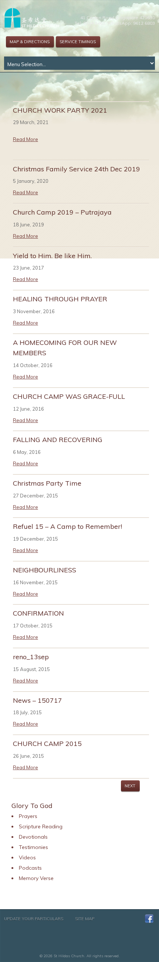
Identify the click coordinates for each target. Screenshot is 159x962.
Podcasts (30, 868)
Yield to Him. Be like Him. (52, 255)
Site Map (84, 918)
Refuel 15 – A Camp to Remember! (67, 526)
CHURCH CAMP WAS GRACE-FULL (69, 396)
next (130, 785)
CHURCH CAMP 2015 (47, 743)
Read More (25, 139)
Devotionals (33, 836)
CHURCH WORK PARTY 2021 (60, 110)
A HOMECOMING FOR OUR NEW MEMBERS (65, 347)
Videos (27, 857)
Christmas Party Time (47, 483)
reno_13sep (31, 657)
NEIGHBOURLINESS (44, 570)
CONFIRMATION (38, 613)
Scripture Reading (40, 826)
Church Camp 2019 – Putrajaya (62, 212)
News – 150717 (37, 700)
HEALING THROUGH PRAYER (60, 299)
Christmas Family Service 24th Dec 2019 (76, 169)
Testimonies (33, 847)
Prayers (28, 816)
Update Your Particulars (33, 918)
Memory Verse (36, 878)
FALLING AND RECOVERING (57, 439)
